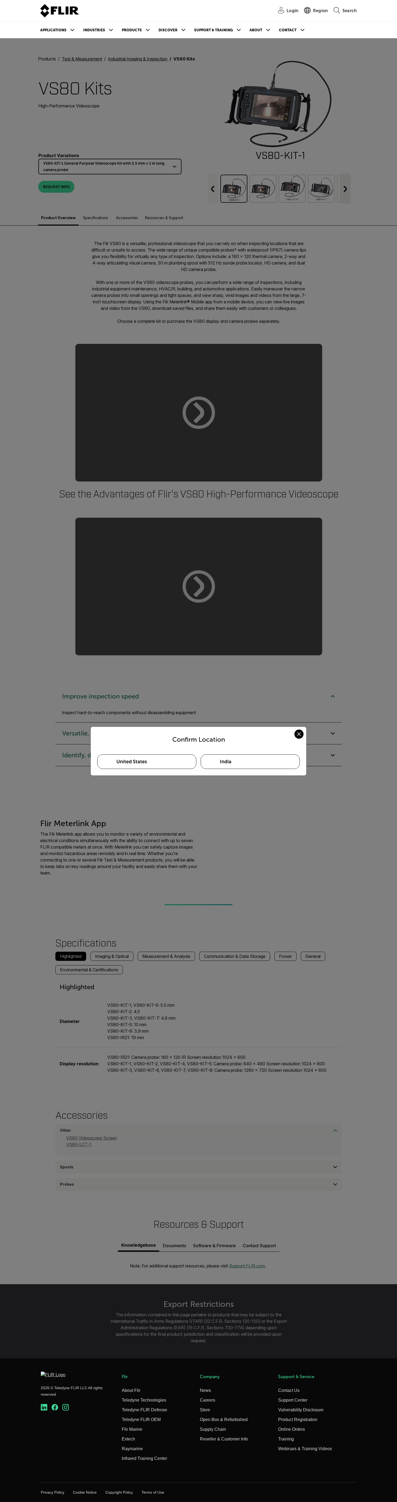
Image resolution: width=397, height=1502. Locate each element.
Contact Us (289, 1390)
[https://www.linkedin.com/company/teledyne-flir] (44, 1407)
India (225, 761)
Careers (207, 1400)
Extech (128, 1439)
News (205, 1390)
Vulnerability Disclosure (301, 1410)
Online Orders (291, 1429)
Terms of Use (153, 1492)
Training (286, 1439)
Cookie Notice (85, 1492)
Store (205, 1410)
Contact (288, 30)
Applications (53, 30)
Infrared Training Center (144, 1458)
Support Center (292, 1400)
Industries (94, 30)
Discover (168, 30)
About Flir (131, 1390)
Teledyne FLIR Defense (144, 1410)
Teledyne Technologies (144, 1400)
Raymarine (132, 1448)
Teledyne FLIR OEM (141, 1419)
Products (132, 30)
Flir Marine (132, 1429)
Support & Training (213, 30)
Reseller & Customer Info (224, 1439)
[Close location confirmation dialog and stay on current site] (299, 734)
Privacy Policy (52, 1492)
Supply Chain (213, 1429)
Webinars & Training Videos (305, 1448)
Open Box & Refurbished (224, 1419)
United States (131, 761)
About (256, 30)
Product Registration (297, 1419)
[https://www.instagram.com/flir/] (65, 1407)
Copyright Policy (119, 1492)
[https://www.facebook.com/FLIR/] (55, 1407)
